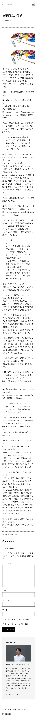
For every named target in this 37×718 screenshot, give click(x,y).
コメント (6, 564)
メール (5, 600)
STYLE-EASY (7, 4)
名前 (4, 590)
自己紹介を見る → (12, 694)
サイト (4, 610)
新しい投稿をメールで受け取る (17, 624)
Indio (18, 709)
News (16, 534)
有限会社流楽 (19, 678)
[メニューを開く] (33, 4)
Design (11, 534)
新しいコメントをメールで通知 (17, 619)
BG (28, 709)
